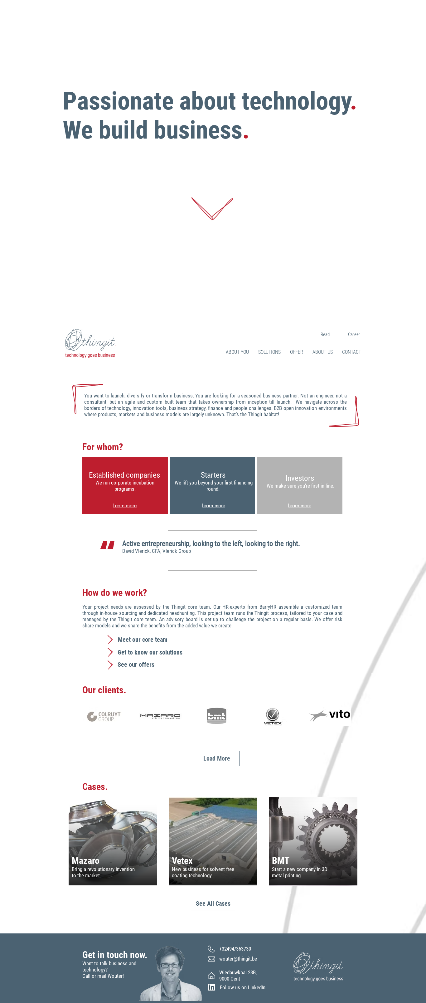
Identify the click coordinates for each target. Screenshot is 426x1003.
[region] (125, 485)
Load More (216, 758)
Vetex (182, 860)
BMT (280, 860)
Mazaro (85, 860)
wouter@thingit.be (238, 959)
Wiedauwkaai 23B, (238, 972)
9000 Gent (229, 979)
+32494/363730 (235, 949)
